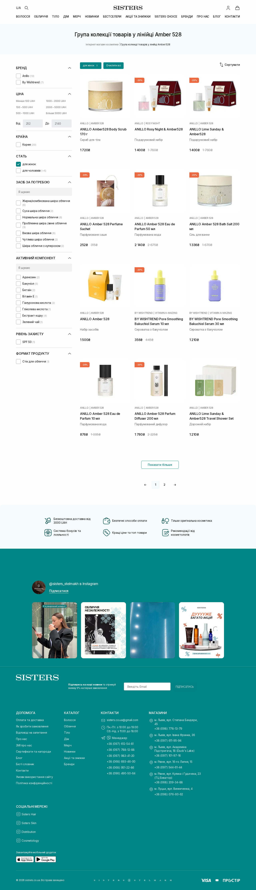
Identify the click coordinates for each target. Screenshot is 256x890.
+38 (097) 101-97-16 (167, 755)
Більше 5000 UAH (56, 113)
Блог (19, 758)
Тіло (67, 732)
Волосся (70, 720)
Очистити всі (113, 65)
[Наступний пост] (217, 630)
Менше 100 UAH (25, 100)
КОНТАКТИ (232, 16)
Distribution (29, 831)
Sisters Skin (29, 823)
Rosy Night (153, 123)
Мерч (67, 745)
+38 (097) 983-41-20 (120, 755)
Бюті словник (25, 764)
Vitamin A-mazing (166, 313)
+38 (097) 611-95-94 (167, 740)
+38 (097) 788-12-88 (121, 749)
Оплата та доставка (30, 720)
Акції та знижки (74, 758)
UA (18, 8)
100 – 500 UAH (24, 107)
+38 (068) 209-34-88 (168, 782)
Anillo (84, 123)
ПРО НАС (203, 16)
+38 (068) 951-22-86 (120, 767)
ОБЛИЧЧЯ (41, 16)
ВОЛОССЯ (23, 16)
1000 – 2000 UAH (56, 100)
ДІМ (66, 16)
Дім (66, 739)
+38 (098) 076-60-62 (168, 794)
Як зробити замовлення (32, 726)
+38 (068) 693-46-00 (121, 761)
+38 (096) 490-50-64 (121, 773)
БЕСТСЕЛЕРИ (112, 16)
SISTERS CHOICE (166, 16)
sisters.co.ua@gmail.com (122, 720)
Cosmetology (30, 840)
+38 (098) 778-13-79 (168, 728)
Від (18, 123)
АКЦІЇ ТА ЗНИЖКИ (138, 16)
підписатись (185, 686)
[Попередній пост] (39, 630)
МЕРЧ (77, 16)
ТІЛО (55, 16)
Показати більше (160, 464)
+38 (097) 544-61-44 (168, 767)
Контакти (22, 770)
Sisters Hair (29, 814)
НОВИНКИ (92, 16)
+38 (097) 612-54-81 (120, 743)
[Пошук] (26, 7)
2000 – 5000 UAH (56, 107)
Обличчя (70, 726)
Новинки (69, 751)
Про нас (21, 739)
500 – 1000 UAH (25, 113)
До (47, 123)
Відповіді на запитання (31, 732)
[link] (237, 7)
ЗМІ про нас (24, 745)
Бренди (69, 764)
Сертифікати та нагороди (33, 751)
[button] (90, 65)
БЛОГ (217, 16)
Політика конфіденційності (34, 783)
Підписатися (58, 591)
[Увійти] (228, 7)
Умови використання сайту (34, 777)
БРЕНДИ (187, 16)
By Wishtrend (144, 313)
